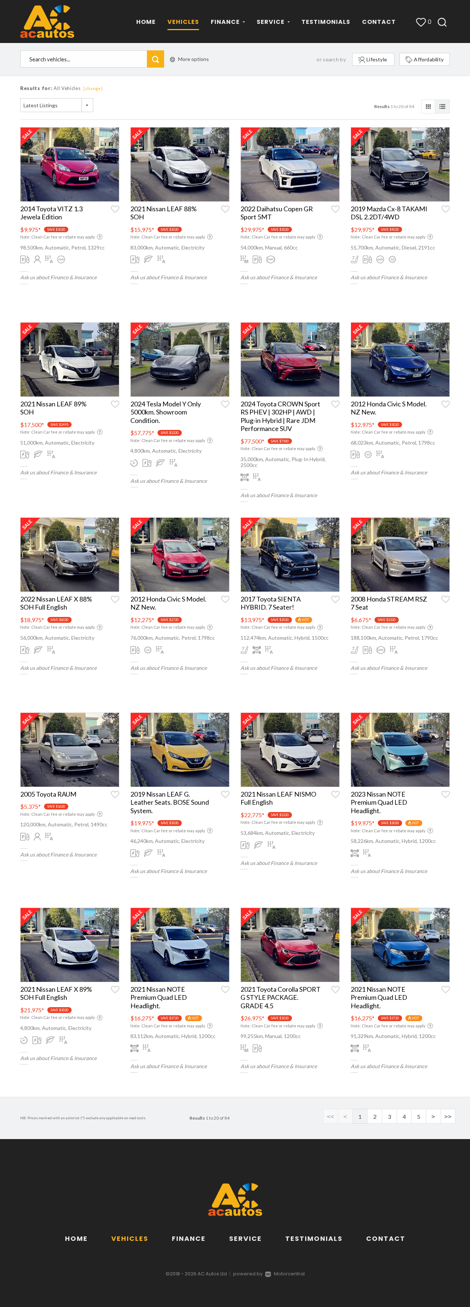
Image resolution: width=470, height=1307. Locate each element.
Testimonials (325, 22)
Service (245, 1238)
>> (448, 1116)
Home (146, 22)
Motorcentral (289, 1273)
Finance (189, 1238)
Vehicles (183, 22)
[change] (93, 88)
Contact (379, 22)
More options (193, 59)
